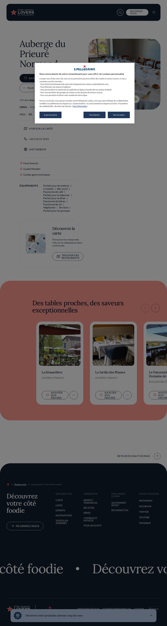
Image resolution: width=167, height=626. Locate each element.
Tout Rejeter (94, 115)
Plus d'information (80, 106)
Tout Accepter (119, 115)
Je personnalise (50, 115)
